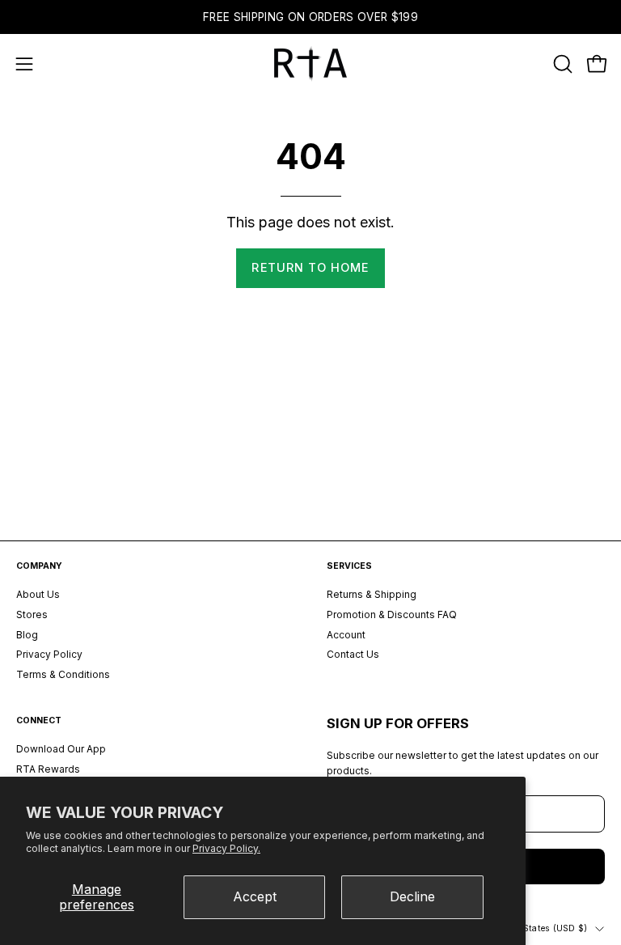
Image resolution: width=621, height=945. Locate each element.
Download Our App (61, 749)
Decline (412, 896)
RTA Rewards (48, 769)
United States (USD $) (540, 928)
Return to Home (310, 267)
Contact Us (353, 655)
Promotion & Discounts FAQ (392, 614)
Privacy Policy (49, 655)
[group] (310, 17)
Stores (32, 614)
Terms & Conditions (63, 674)
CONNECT (38, 720)
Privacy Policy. (226, 848)
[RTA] (310, 64)
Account (346, 635)
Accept (255, 896)
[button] (561, 64)
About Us (38, 594)
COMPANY (39, 566)
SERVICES (349, 566)
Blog (27, 635)
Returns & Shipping (371, 594)
